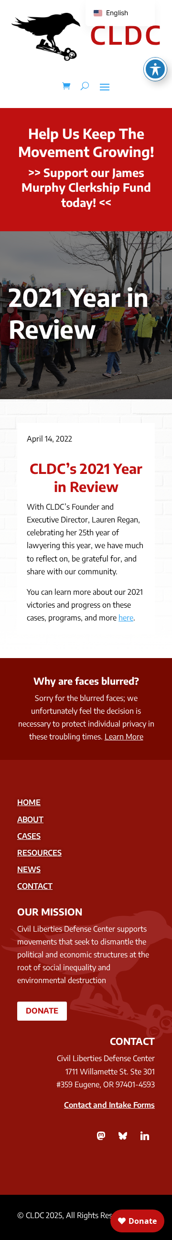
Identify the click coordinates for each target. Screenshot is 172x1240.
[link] (66, 86)
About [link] (30, 819)
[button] (104, 86)
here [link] (125, 617)
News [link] (29, 869)
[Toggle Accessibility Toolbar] (155, 69)
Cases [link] (29, 836)
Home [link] (29, 802)
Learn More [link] (124, 736)
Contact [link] (35, 886)
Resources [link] (39, 852)
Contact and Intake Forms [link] (109, 1105)
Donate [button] (42, 1010)
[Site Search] (85, 86)
